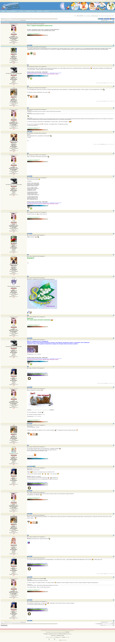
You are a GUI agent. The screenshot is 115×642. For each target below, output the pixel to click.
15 (44, 368)
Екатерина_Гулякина (14, 109)
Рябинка (13, 235)
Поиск (113, 15)
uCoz (61, 637)
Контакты (67, 630)
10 (44, 235)
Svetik (14, 87)
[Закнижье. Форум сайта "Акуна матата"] (11, 9)
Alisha (14, 536)
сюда (43, 414)
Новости (46, 630)
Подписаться (71, 630)
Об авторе (43, 630)
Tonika (14, 66)
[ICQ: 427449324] (33, 466)
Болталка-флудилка (17, 20)
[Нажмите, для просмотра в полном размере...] (32, 352)
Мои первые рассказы (53, 630)
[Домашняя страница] (30, 45)
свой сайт (67, 637)
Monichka (14, 446)
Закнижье (2, 20)
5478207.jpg (36, 416)
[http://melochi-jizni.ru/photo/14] (42, 308)
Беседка (12, 20)
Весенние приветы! (23, 20)
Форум (63, 630)
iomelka (13, 368)
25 (46, 601)
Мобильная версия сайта (50, 637)
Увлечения (60, 630)
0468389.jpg (36, 354)
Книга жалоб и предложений (106, 15)
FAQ (99, 15)
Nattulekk (13, 277)
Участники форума (87, 15)
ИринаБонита (13, 133)
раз (17, 42)
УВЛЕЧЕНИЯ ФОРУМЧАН (7, 20)
